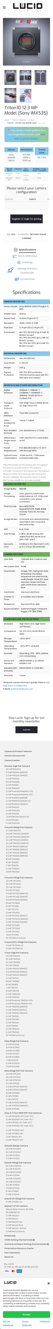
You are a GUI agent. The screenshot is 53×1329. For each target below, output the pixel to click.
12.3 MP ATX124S (12, 1188)
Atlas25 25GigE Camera (16, 1146)
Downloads (10, 1235)
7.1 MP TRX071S (12, 865)
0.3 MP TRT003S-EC (14, 948)
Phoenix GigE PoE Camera (17, 766)
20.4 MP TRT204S (13, 884)
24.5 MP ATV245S (13, 1149)
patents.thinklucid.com (22, 689)
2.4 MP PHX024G (13, 810)
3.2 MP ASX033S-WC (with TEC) (19, 1119)
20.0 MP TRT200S (13, 887)
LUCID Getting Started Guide (18, 1240)
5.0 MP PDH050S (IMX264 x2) (18, 801)
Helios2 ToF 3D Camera (16, 1206)
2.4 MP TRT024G (13, 928)
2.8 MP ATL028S (12, 1066)
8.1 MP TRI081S (12, 984)
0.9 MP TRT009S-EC (14, 945)
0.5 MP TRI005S (12, 1029)
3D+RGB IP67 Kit (13, 1212)
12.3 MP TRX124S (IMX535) (17, 853)
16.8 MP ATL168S (13, 1050)
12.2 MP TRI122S (12, 978)
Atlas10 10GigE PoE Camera (17, 1162)
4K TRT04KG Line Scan (16, 938)
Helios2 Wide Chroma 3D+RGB (19, 1209)
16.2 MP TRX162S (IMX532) (17, 846)
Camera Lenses (12, 760)
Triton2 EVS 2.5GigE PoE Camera (20, 942)
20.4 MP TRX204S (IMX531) (17, 840)
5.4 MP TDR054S (13, 994)
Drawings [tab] (27, 262)
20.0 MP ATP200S (13, 1080)
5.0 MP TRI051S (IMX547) (16, 1010)
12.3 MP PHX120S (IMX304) (17, 775)
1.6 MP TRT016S (12, 935)
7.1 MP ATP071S (12, 1099)
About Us (8, 1257)
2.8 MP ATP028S (12, 1109)
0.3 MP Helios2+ (12, 1215)
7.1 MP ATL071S (12, 1060)
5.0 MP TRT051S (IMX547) (17, 915)
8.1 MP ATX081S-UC (14, 1202)
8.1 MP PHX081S (12, 785)
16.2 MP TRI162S (12, 965)
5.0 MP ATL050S (13, 1063)
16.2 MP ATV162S (13, 1155)
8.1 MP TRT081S (12, 906)
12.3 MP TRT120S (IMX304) (17, 900)
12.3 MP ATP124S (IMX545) (17, 1086)
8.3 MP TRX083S (13, 859)
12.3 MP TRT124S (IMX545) (17, 897)
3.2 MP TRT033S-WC (15, 1133)
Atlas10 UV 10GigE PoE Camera (19, 1198)
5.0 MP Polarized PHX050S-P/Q (19, 794)
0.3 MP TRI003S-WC (14, 1140)
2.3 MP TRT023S (12, 931)
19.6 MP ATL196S (13, 1047)
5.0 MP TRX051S (12, 868)
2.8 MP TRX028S (13, 872)
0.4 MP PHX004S (13, 823)
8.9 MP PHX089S (13, 782)
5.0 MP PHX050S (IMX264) (17, 804)
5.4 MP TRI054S (12, 997)
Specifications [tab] (27, 249)
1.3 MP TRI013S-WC (14, 1137)
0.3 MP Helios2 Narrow (15, 1231)
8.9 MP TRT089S (13, 903)
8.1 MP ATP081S (12, 1096)
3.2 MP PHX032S (12, 807)
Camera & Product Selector (18, 751)
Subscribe (26, 730)
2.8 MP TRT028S (13, 925)
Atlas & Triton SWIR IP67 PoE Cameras (23, 1113)
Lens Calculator (12, 1252)
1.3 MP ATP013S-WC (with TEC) (19, 1122)
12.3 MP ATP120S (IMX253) (16, 1090)
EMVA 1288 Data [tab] (27, 256)
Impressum (45, 1321)
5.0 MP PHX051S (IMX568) (17, 798)
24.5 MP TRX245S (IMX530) (17, 833)
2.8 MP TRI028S (12, 1019)
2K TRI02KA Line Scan (15, 1035)
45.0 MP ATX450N (13, 1172)
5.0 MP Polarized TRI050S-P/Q (19, 1003)
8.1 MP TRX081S (12, 862)
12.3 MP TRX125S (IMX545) (17, 856)
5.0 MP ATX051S (12, 1194)
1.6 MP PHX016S (12, 820)
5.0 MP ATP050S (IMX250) (17, 1105)
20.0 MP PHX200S (13, 769)
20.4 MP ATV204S (13, 1152)
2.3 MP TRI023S (12, 1022)
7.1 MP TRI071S (12, 987)
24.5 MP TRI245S (13, 956)
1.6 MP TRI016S (12, 1026)
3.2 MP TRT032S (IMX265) (17, 922)
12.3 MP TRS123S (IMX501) (16, 972)
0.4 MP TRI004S (12, 1032)
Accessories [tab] (27, 279)
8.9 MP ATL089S (13, 1057)
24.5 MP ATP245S (13, 1074)
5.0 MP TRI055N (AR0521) (17, 1006)
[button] (48, 1283)
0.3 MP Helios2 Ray (14, 1222)
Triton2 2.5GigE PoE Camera (18, 877)
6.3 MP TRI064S (12, 991)
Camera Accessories (14, 755)
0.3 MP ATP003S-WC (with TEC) (19, 1126)
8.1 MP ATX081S (12, 1191)
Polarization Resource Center (19, 1248)
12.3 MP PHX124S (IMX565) (17, 772)
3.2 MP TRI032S (12, 1016)
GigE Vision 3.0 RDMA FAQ (15, 685)
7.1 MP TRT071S (12, 909)
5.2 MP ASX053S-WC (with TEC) (19, 1116)
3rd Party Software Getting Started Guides (25, 1244)
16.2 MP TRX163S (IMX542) (17, 849)
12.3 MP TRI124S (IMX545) (16, 968)
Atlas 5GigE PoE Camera (16, 1041)
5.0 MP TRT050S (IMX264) (17, 919)
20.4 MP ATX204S (13, 1182)
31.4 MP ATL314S (12, 1044)
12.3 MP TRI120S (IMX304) (16, 975)
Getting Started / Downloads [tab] (27, 270)
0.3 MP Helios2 (12, 1218)
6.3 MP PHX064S (13, 788)
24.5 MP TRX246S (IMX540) (17, 837)
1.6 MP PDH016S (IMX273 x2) (17, 817)
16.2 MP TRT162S (13, 890)
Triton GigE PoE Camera (16, 953)
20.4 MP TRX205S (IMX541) (17, 843)
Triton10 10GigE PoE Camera (18, 827)
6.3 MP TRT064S (13, 912)
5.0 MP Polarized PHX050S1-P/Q (19, 791)
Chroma (8, 199)
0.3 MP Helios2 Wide (14, 1225)
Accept (26, 1314)
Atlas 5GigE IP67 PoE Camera (18, 1071)
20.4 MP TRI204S (13, 959)
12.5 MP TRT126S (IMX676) (17, 893)
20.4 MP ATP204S (13, 1077)
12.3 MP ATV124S (13, 1158)
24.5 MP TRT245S (13, 881)
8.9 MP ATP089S (13, 1093)
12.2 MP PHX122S (12, 778)
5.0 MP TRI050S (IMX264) (17, 1013)
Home (6, 120)
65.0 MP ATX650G (13, 1166)
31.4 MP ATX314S (13, 1175)
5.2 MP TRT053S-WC (15, 1130)
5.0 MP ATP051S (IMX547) (16, 1102)
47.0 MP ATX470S (13, 1169)
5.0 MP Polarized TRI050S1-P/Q (19, 1000)
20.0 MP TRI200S (13, 962)
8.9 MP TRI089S (12, 981)
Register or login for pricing (26, 218)
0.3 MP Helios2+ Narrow (16, 1228)
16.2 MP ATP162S (12, 1083)
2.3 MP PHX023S (12, 813)
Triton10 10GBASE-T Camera (23, 120)
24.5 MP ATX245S (13, 1178)
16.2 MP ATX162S (13, 1185)
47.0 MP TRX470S (13, 830)
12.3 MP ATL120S (12, 1053)
